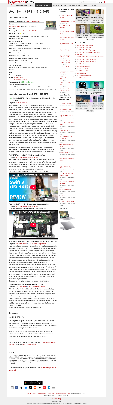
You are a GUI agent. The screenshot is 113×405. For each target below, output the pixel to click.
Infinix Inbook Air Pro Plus (66, 152)
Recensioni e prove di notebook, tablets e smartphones (40, 393)
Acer (69, 393)
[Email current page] (53, 387)
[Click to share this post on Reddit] (35, 387)
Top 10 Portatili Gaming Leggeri (86, 50)
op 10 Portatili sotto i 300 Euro (86, 59)
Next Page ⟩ (90, 39)
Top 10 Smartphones (83, 78)
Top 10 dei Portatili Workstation (86, 64)
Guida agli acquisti (75, 5)
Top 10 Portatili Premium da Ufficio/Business (90, 57)
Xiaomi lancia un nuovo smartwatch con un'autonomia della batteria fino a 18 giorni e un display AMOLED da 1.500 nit (83, 105)
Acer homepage (18, 78)
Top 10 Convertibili (82, 71)
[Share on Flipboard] (44, 387)
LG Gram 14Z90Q (64, 67)
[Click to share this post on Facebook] (16, 387)
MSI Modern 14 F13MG (66, 131)
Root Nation (19, 103)
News (31, 5)
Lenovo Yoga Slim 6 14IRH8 (67, 201)
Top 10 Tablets (81, 73)
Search (85, 5)
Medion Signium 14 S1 (66, 109)
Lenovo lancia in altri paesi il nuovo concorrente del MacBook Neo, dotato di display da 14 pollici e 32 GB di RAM (97, 91)
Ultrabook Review (21, 244)
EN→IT (27, 103)
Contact (93, 5)
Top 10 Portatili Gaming (83, 47)
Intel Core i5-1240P (14, 26)
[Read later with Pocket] (39, 387)
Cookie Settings (57, 399)
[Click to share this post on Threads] (21, 387)
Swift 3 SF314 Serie (33, 21)
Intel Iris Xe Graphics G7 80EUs (29, 31)
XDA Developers (21, 287)
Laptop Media (20, 157)
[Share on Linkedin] (49, 387)
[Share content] (12, 387)
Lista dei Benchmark (29, 345)
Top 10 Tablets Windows (84, 75)
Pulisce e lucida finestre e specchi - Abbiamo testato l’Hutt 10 (82, 35)
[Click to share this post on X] (30, 387)
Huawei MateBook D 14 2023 (67, 21)
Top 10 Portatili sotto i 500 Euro (86, 61)
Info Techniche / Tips (59, 5)
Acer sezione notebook (20, 80)
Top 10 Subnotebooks (83, 66)
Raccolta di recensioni (43, 5)
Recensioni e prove (21, 5)
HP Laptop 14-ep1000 (65, 103)
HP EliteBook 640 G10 (65, 189)
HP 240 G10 (63, 195)
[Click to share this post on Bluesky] (25, 387)
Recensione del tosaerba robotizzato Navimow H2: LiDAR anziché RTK (97, 35)
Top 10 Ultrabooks (82, 68)
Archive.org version (32, 157)
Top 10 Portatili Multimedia (84, 45)
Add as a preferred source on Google (35, 383)
